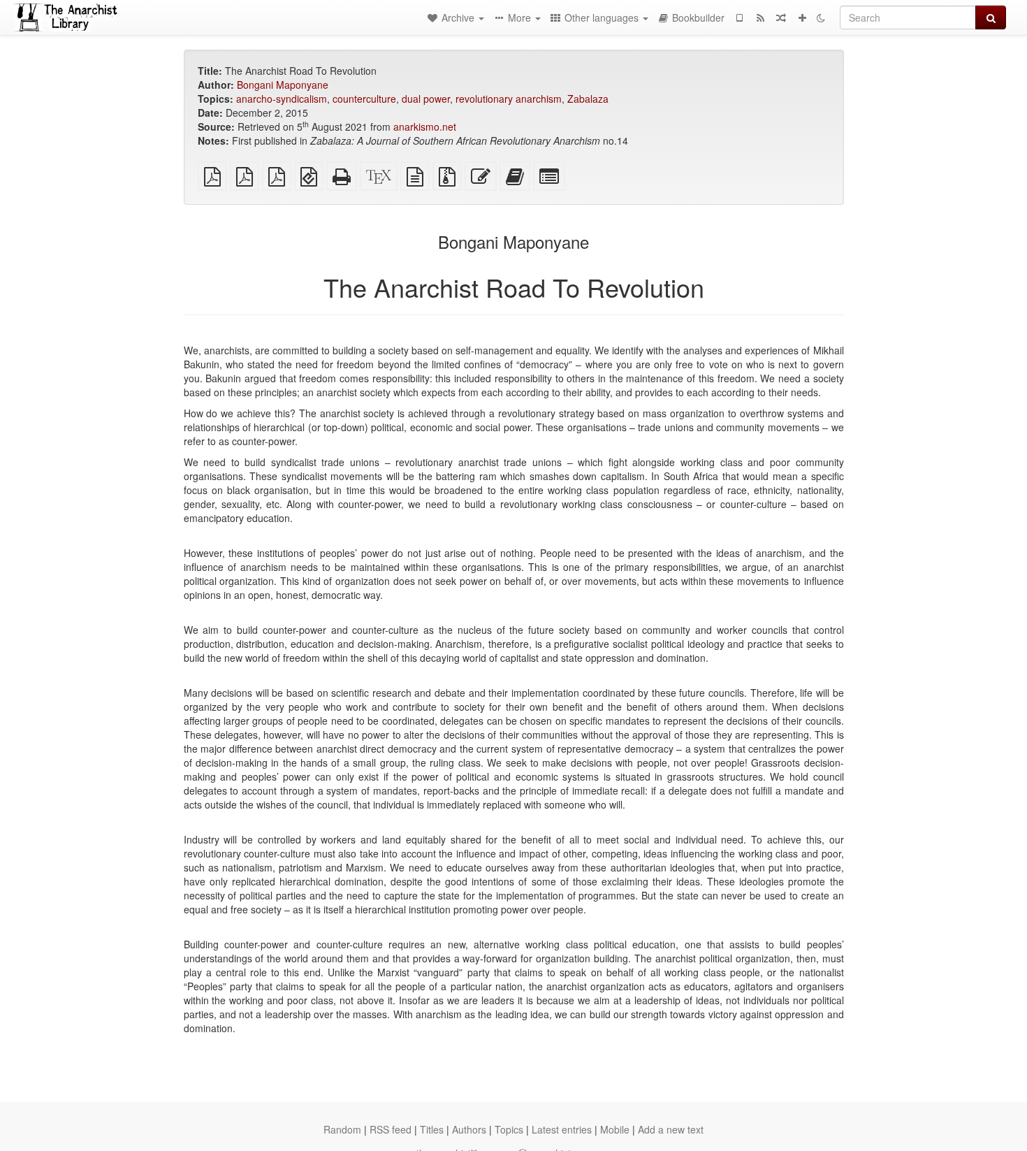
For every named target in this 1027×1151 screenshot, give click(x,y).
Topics (509, 1129)
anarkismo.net (424, 126)
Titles (432, 1129)
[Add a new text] (802, 17)
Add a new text (671, 1129)
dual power (426, 99)
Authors (469, 1129)
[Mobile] (739, 17)
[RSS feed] (760, 17)
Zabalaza (588, 99)
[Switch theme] (821, 17)
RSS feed (390, 1129)
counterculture (364, 99)
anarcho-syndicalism (281, 99)
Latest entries (562, 1129)
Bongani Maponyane (282, 85)
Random (342, 1129)
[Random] (781, 17)
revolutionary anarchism (509, 99)
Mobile (614, 1129)
